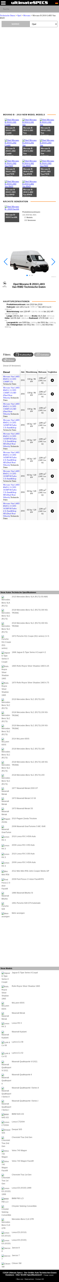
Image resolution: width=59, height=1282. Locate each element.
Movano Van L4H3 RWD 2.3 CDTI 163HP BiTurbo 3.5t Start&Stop (11, 475)
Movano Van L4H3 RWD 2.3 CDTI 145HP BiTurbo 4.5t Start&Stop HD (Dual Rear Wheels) (11, 458)
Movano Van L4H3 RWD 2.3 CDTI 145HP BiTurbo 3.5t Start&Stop (11, 424)
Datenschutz (29, 1279)
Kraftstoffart (25, 354)
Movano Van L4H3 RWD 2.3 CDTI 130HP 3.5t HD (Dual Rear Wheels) (11, 392)
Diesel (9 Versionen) (12, 366)
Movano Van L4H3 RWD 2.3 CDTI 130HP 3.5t (11, 379)
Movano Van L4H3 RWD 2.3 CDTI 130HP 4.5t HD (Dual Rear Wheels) (11, 409)
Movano (27, 15)
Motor (11, 360)
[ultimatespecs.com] (29, 2)
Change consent (48, 1275)
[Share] (55, 8)
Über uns (20, 1279)
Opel (19, 15)
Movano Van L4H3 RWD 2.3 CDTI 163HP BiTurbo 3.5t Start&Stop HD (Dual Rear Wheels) (11, 491)
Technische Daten (7, 15)
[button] (27, 275)
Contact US (39, 1279)
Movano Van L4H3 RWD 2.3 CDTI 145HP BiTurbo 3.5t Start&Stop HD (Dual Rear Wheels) (11, 440)
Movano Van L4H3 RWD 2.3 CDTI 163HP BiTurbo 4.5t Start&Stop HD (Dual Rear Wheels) (11, 509)
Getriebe (44, 354)
